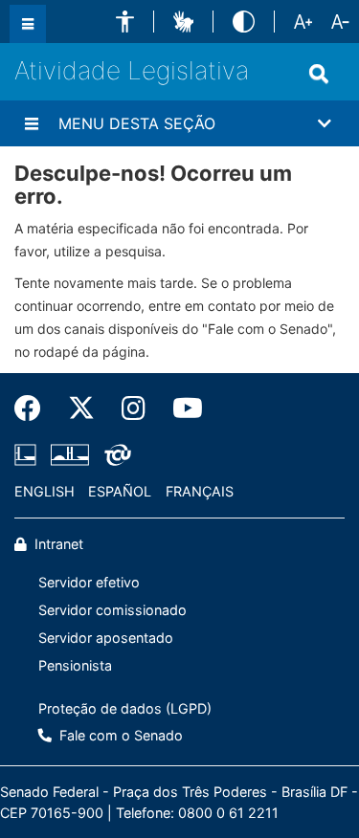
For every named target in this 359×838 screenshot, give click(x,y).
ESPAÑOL (119, 491)
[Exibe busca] (319, 74)
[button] (125, 22)
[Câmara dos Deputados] (28, 455)
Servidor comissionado (112, 610)
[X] (81, 408)
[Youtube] (181, 408)
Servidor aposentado (105, 637)
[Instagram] (133, 408)
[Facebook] (34, 408)
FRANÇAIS (200, 491)
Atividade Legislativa (131, 70)
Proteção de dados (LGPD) (125, 708)
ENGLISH (44, 491)
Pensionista (75, 665)
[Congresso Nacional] (70, 455)
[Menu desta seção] (31, 123)
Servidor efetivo (89, 582)
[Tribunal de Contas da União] (114, 455)
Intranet (57, 544)
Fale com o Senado (119, 735)
